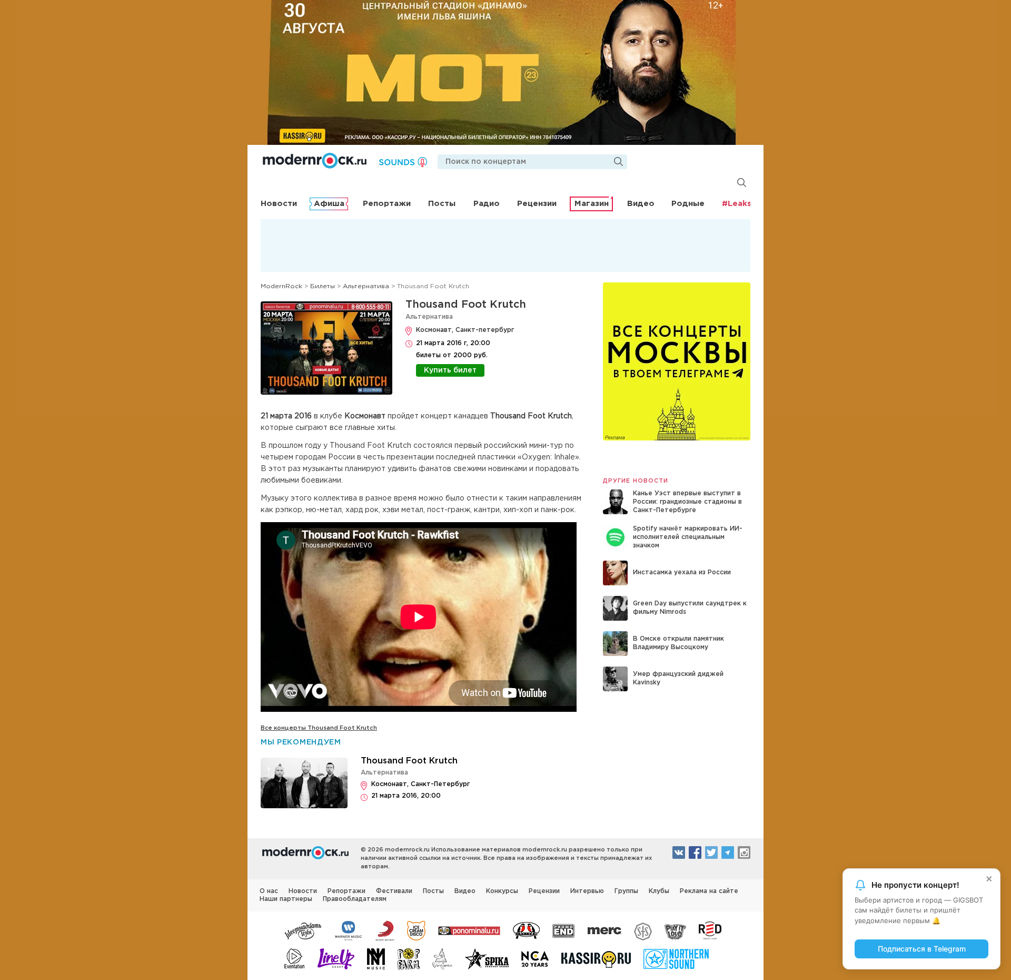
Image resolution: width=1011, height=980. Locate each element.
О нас (269, 891)
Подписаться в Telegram (922, 948)
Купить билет (450, 370)
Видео (641, 203)
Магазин (591, 203)
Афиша (329, 203)
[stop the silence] (643, 929)
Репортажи (387, 203)
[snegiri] (526, 929)
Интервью (587, 891)
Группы (626, 891)
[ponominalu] (469, 929)
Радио (486, 203)
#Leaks (736, 203)
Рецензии (537, 203)
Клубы (659, 891)
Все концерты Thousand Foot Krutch (319, 728)
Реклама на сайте (709, 891)
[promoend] (563, 929)
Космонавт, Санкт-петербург (465, 330)
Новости (279, 203)
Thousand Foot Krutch (465, 304)
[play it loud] (675, 929)
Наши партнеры (286, 899)
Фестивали (394, 891)
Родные (688, 203)
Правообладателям (354, 899)
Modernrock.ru (315, 161)
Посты (441, 203)
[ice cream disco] (416, 929)
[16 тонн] (303, 929)
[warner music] (349, 929)
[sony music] (384, 929)
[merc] (604, 929)
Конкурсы (502, 891)
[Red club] (712, 929)
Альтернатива (429, 317)
